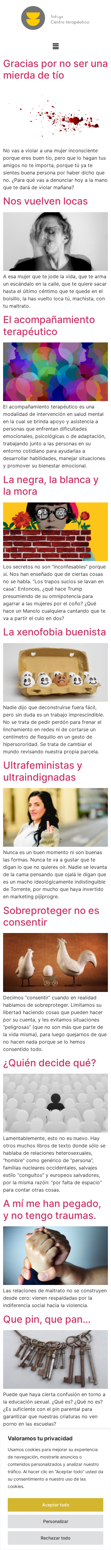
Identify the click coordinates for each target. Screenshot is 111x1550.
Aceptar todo (55, 1504)
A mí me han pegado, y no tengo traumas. (52, 1209)
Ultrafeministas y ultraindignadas (42, 771)
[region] (55, 1489)
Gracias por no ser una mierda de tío (55, 69)
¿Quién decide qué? (49, 1063)
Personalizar (55, 1521)
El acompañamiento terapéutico (49, 325)
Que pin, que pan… (47, 1319)
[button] (55, 46)
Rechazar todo (55, 1537)
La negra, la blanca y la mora (51, 485)
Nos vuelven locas (45, 201)
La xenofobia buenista (54, 632)
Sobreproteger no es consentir (51, 916)
